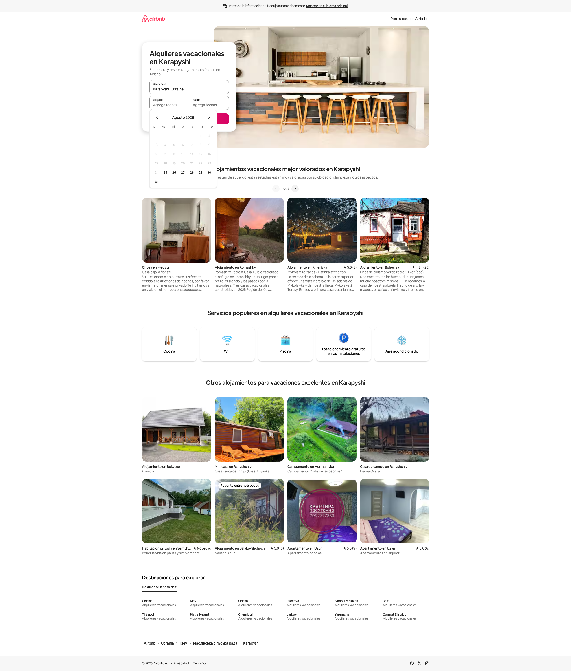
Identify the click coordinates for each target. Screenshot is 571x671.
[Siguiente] (295, 188)
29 (200, 172)
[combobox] (189, 89)
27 (183, 172)
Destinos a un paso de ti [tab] (159, 587)
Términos (200, 663)
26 (174, 172)
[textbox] (169, 105)
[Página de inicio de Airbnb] (153, 19)
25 (165, 172)
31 (156, 182)
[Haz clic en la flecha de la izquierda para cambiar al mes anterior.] (157, 117)
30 (209, 172)
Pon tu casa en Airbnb (409, 18)
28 (192, 172)
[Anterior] (276, 188)
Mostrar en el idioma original (327, 6)
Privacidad (181, 663)
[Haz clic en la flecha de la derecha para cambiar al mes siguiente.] (209, 117)
